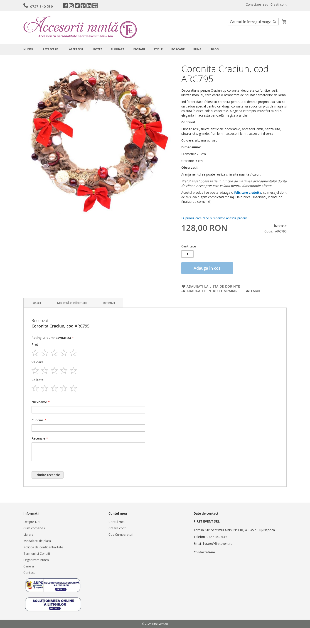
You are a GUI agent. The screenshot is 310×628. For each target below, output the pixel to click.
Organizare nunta (36, 560)
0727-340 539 (41, 6)
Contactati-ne (204, 552)
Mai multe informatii (72, 303)
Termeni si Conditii (37, 553)
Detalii (36, 303)
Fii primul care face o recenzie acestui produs (214, 218)
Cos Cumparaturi (120, 534)
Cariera (28, 566)
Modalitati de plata (37, 541)
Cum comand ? (34, 528)
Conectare (253, 4)
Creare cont (117, 528)
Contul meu (116, 522)
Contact (29, 572)
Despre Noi (31, 522)
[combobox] (253, 21)
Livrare (28, 534)
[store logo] (80, 27)
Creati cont (279, 4)
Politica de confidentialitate (43, 547)
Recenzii (109, 303)
